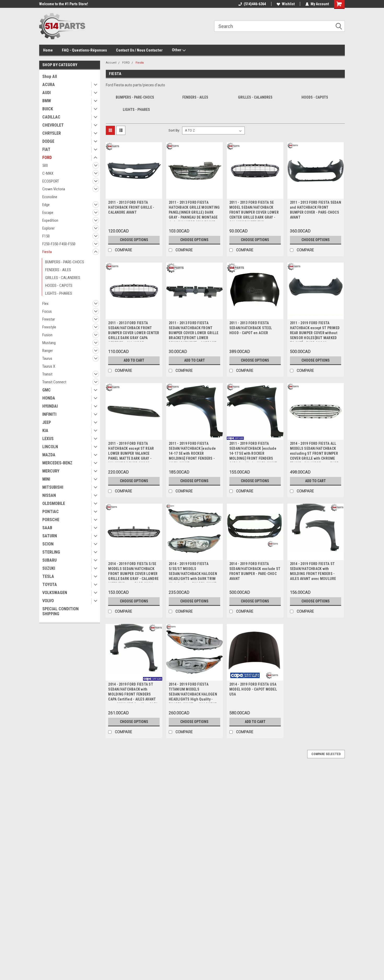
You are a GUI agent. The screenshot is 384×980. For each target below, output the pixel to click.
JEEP (46, 422)
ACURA (48, 84)
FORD (47, 157)
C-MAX (47, 173)
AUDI (46, 92)
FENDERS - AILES (58, 269)
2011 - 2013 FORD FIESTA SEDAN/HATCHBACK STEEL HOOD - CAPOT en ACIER (250, 328)
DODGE (48, 141)
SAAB (47, 527)
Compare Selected (326, 754)
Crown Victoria (53, 189)
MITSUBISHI (52, 487)
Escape (47, 212)
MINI (46, 479)
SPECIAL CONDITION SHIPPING (60, 611)
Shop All (49, 76)
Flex (45, 303)
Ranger (47, 350)
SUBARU (49, 560)
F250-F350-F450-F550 (58, 244)
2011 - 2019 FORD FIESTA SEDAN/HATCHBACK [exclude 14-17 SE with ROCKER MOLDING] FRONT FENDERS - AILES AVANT (192, 453)
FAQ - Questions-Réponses (84, 50)
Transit (47, 374)
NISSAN (49, 495)
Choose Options (134, 240)
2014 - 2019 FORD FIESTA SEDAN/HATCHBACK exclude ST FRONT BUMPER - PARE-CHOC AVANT (255, 571)
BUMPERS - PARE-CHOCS (64, 262)
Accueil (111, 62)
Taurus (47, 358)
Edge (46, 204)
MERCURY (50, 471)
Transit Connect (54, 382)
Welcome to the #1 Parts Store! (63, 4)
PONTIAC (50, 511)
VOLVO (48, 600)
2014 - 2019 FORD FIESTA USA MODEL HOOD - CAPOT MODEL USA (253, 689)
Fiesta (47, 251)
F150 (46, 236)
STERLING (51, 552)
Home (48, 50)
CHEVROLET (53, 125)
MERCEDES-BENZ (57, 462)
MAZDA (48, 454)
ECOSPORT (50, 181)
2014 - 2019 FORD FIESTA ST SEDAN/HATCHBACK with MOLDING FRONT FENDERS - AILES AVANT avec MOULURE (313, 571)
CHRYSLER (51, 133)
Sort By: (174, 130)
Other (177, 50)
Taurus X (48, 366)
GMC (46, 390)
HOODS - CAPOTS (58, 285)
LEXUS (48, 438)
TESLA (48, 576)
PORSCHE (50, 519)
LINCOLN (50, 446)
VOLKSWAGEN (54, 592)
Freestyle (49, 327)
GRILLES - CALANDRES (62, 277)
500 (45, 165)
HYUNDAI (50, 406)
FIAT (46, 149)
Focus (47, 311)
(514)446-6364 (255, 4)
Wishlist (288, 4)
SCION (48, 544)
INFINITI (49, 414)
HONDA (48, 398)
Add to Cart (134, 360)
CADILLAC (51, 117)
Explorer (48, 228)
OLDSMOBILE (53, 503)
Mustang (49, 342)
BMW (46, 100)
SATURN (49, 535)
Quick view (134, 195)
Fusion (47, 335)
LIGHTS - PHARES (58, 293)
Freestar (48, 319)
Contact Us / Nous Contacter (139, 50)
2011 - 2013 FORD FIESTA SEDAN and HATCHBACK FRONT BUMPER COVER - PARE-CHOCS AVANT (315, 209)
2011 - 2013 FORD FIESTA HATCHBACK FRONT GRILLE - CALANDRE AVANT (131, 207)
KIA (45, 430)
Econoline (49, 197)
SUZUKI (48, 568)
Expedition (50, 220)
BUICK (47, 108)
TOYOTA (49, 584)
